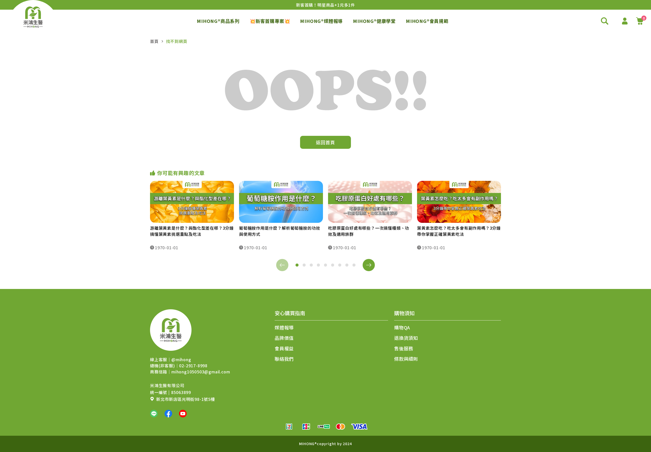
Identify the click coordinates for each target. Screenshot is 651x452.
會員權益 (284, 348)
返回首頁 (325, 142)
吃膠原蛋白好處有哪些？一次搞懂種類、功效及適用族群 (368, 231)
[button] (297, 265)
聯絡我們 (284, 358)
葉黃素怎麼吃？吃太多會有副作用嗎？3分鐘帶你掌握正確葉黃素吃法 (459, 231)
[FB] (168, 413)
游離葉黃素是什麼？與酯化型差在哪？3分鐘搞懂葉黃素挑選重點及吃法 (192, 231)
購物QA (402, 327)
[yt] (183, 413)
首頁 (154, 41)
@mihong (181, 359)
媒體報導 (284, 327)
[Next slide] (369, 265)
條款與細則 (406, 358)
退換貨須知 (406, 337)
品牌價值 (284, 337)
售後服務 (403, 348)
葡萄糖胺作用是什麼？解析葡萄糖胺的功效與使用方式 (279, 231)
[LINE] (154, 413)
